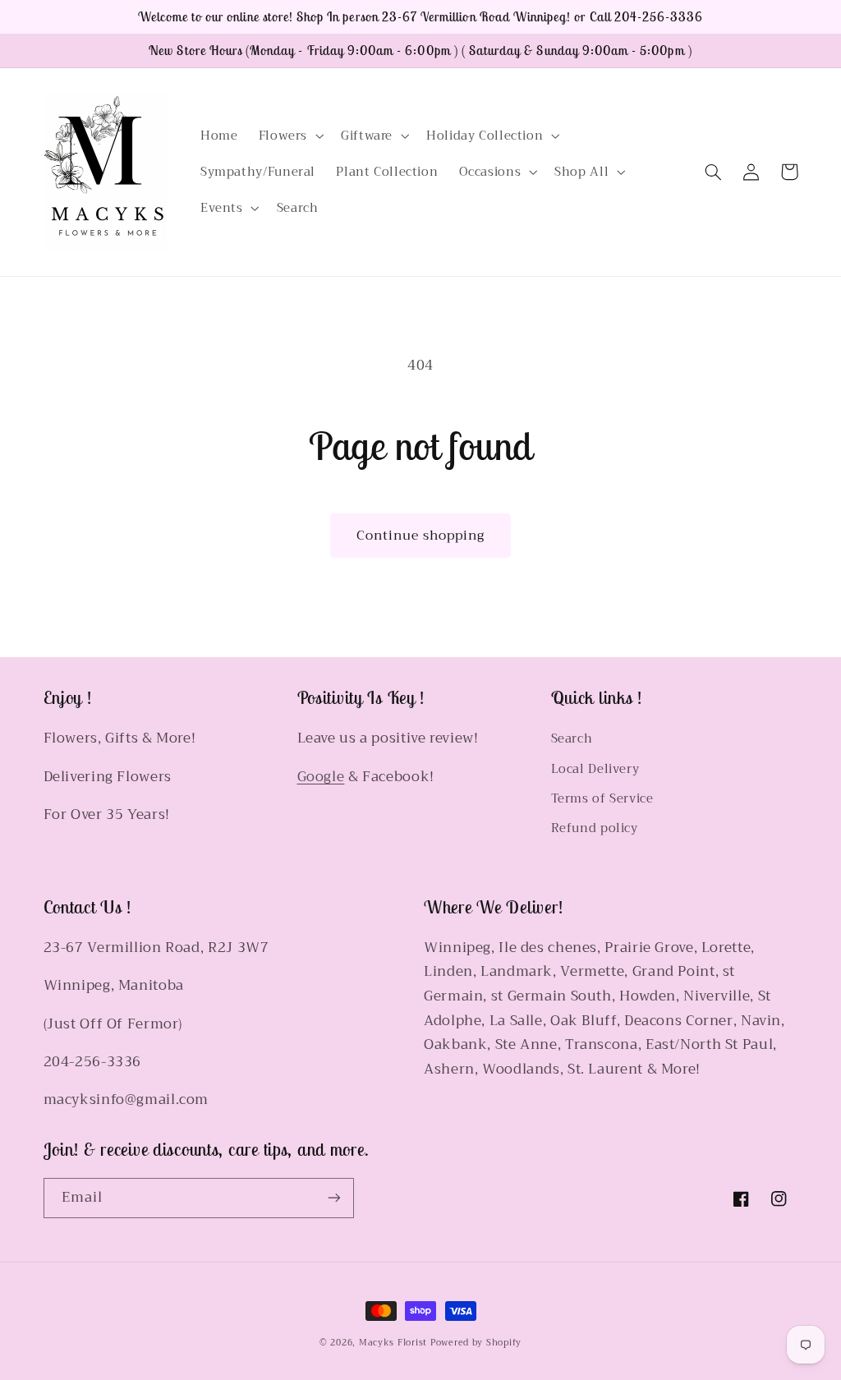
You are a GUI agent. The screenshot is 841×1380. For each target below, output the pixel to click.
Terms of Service (602, 798)
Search (572, 739)
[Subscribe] (333, 1198)
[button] (289, 135)
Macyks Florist (393, 1342)
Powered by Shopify (476, 1342)
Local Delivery (595, 769)
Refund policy (594, 828)
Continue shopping (420, 535)
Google (321, 777)
